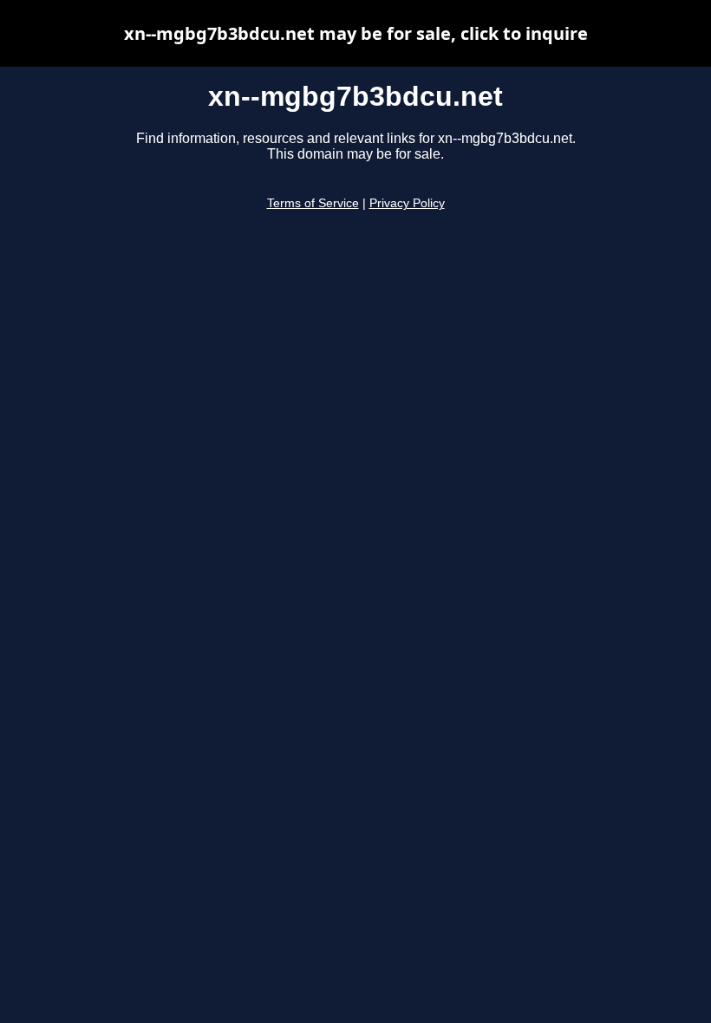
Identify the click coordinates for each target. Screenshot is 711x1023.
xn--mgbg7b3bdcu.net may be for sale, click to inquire (356, 33)
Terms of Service (313, 203)
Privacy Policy (407, 203)
